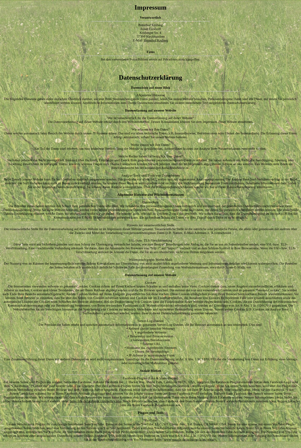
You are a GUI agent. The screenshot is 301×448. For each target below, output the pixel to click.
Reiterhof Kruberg (156, 40)
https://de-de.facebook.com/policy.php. (96, 401)
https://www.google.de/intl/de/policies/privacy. (186, 439)
